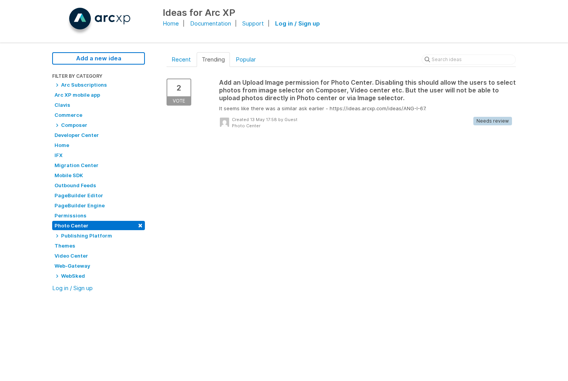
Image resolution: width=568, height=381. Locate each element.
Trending (213, 59)
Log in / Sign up (297, 23)
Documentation (210, 23)
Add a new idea (98, 58)
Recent (181, 59)
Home (171, 23)
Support (253, 23)
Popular (246, 59)
